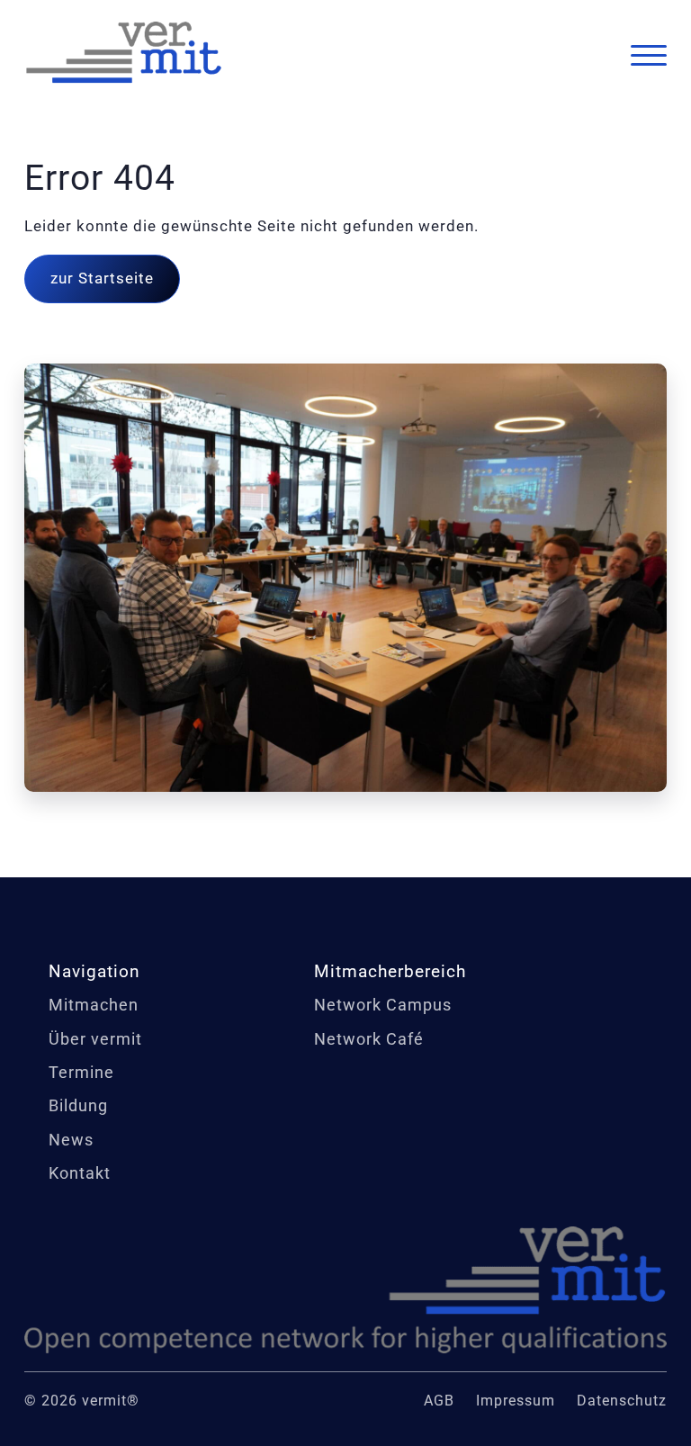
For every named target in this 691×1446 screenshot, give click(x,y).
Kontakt (80, 1172)
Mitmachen (94, 1004)
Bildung (78, 1105)
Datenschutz (622, 1400)
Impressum (515, 1400)
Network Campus (383, 1004)
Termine (81, 1072)
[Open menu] (649, 56)
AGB (439, 1400)
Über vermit (95, 1038)
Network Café (369, 1038)
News (71, 1139)
